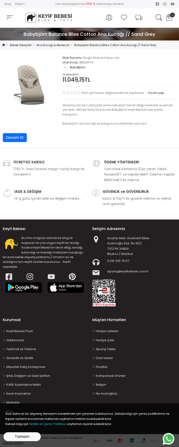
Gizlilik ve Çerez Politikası (47, 424)
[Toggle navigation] (10, 17)
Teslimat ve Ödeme (21, 349)
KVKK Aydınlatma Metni (23, 384)
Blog (8, 4)
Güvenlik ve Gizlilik (19, 358)
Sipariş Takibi (106, 349)
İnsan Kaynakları (18, 393)
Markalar (13, 402)
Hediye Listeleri (107, 331)
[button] (109, 17)
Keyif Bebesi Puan (19, 331)
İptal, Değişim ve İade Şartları (28, 376)
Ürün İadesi (104, 358)
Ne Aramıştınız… (107, 393)
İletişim (20, 4)
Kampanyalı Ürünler (111, 376)
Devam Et (15, 137)
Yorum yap (155, 93)
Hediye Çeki (105, 340)
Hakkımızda (15, 340)
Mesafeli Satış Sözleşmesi (25, 367)
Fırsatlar (102, 367)
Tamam (22, 436)
